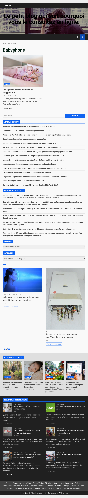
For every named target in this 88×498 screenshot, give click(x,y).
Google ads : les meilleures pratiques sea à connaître (24, 139)
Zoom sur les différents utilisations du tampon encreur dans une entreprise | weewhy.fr (38, 233)
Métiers (24, 452)
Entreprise (7, 486)
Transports (67, 488)
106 (8, 349)
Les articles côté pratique (15, 400)
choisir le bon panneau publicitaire (69, 454)
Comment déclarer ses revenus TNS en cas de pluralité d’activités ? (30, 185)
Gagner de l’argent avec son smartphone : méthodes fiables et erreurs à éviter (35, 177)
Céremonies (59, 483)
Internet (70, 377)
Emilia (5, 229)
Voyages (7, 377)
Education (16, 294)
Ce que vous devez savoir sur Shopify (70, 406)
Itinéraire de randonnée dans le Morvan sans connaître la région (29, 127)
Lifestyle (66, 486)
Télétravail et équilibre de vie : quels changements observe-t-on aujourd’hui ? (34, 168)
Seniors (51, 488)
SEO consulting (82, 37)
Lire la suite (8, 424)
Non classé (27, 488)
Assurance (17, 483)
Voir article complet (11, 307)
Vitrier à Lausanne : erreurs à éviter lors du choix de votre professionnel (32, 147)
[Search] (77, 37)
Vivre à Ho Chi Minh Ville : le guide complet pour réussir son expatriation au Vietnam (37, 135)
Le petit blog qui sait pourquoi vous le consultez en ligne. (44, 18)
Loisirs (73, 486)
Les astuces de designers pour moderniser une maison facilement (30, 164)
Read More (8, 109)
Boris (4, 95)
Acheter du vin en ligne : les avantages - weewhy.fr (23, 215)
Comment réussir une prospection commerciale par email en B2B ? (30, 143)
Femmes (16, 486)
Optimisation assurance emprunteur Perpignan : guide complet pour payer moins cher (38, 152)
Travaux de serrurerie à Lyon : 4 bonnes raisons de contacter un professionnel (44, 229)
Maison (49, 332)
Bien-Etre (7, 294)
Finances (24, 486)
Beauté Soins (38, 483)
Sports (58, 488)
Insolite (41, 486)
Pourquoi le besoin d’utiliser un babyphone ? (23, 71)
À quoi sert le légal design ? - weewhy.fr (19, 209)
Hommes (33, 486)
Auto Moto (27, 483)
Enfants (7, 84)
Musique (18, 488)
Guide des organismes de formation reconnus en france (26, 181)
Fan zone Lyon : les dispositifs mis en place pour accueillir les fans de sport (33, 156)
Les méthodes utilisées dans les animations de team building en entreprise (33, 160)
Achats (8, 483)
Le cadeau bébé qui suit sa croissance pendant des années (27, 131)
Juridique (57, 486)
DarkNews (52, 493)
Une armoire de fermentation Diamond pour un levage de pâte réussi (31, 222)
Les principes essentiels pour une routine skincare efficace (27, 172)
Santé (44, 488)
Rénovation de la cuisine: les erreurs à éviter (41, 198)
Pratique (17, 404)
